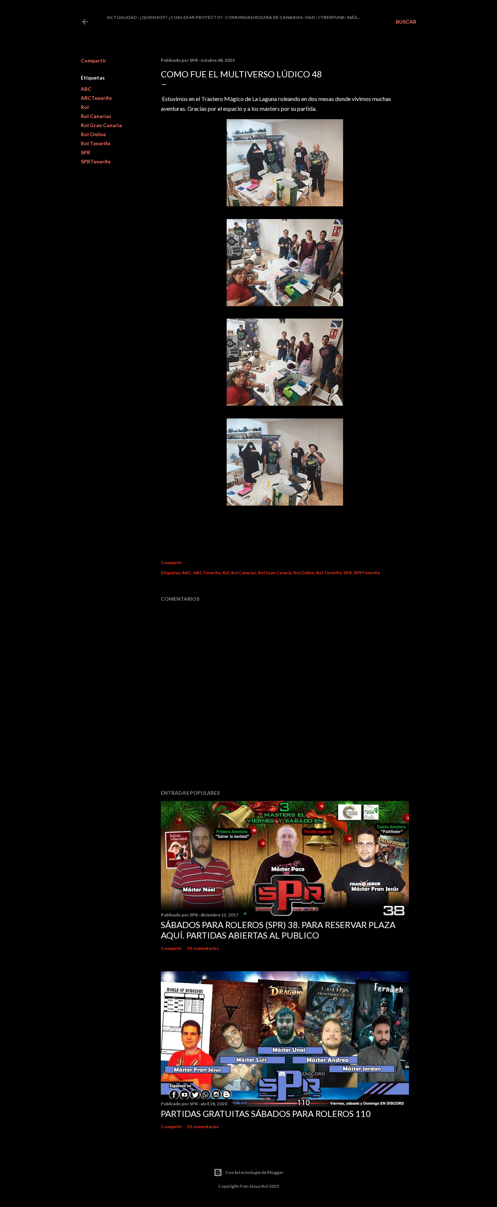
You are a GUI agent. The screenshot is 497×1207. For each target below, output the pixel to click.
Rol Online (93, 134)
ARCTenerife (96, 98)
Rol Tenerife (95, 143)
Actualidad (122, 17)
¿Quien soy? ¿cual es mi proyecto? (181, 17)
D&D (310, 17)
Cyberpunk (331, 17)
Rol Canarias (96, 116)
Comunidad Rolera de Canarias (264, 17)
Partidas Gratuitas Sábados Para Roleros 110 (266, 1113)
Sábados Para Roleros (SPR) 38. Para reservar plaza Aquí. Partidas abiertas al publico (278, 929)
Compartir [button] (93, 60)
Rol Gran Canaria (101, 125)
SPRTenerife (96, 161)
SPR (85, 152)
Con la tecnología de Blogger (254, 1172)
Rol (85, 107)
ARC (86, 89)
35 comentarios (203, 948)
